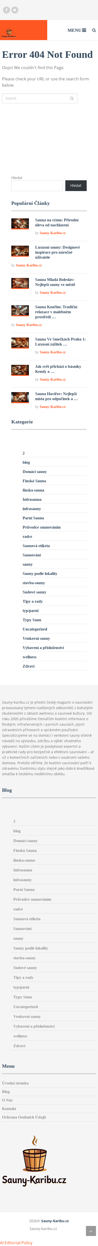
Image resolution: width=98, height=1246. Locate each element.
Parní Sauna (33, 518)
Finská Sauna (34, 481)
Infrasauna (32, 499)
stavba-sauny (34, 583)
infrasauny (32, 509)
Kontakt (9, 1109)
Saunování (32, 555)
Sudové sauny (34, 592)
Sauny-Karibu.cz (53, 233)
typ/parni (30, 610)
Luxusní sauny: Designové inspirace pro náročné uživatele (57, 252)
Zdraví (28, 666)
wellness (29, 657)
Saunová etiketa (36, 546)
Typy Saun (32, 620)
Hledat (16, 177)
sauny (28, 564)
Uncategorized (35, 629)
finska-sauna (33, 490)
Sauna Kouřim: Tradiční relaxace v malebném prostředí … (56, 312)
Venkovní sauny (36, 638)
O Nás (7, 1100)
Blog (6, 1091)
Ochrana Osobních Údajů (24, 1117)
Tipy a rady (33, 601)
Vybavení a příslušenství (43, 648)
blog (26, 462)
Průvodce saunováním (42, 527)
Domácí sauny (35, 472)
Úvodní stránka (15, 1083)
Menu (74, 30)
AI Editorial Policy (16, 1242)
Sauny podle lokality (40, 573)
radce (27, 536)
